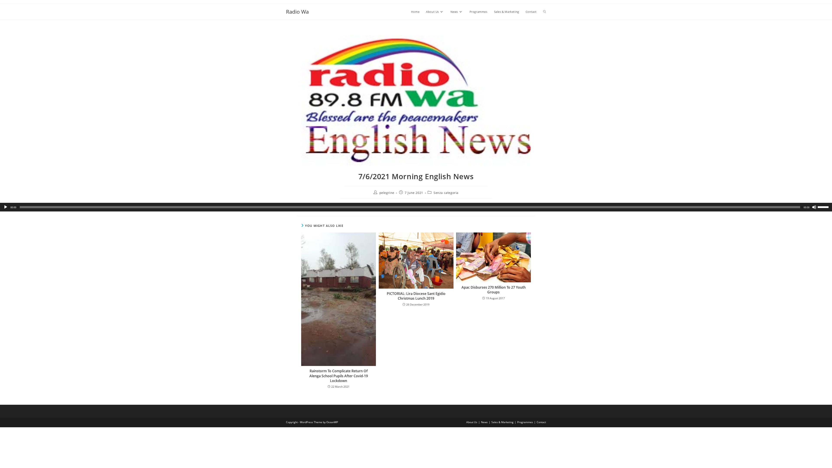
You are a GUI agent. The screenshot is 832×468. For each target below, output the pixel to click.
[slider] (824, 207)
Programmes (525, 422)
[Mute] (814, 207)
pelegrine (386, 193)
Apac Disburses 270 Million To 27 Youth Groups (494, 289)
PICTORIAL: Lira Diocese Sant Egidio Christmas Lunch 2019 (416, 296)
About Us (471, 422)
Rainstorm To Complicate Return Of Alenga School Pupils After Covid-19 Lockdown (338, 376)
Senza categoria (446, 193)
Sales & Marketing (502, 422)
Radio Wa (297, 11)
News (484, 422)
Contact (541, 422)
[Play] (5, 207)
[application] (416, 207)
